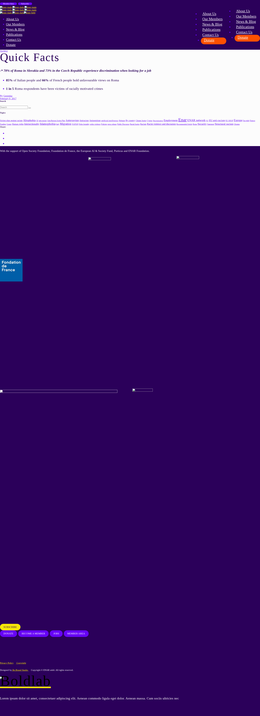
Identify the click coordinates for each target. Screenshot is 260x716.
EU (207, 121)
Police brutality (84, 124)
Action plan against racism (11, 120)
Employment (171, 120)
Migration (65, 123)
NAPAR (75, 124)
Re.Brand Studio (20, 670)
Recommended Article (184, 124)
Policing (104, 124)
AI (37, 121)
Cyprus (149, 121)
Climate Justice (141, 121)
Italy (57, 124)
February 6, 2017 (8, 98)
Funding (3, 124)
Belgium (122, 121)
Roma (195, 124)
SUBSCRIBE (10, 627)
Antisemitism (95, 120)
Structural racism (224, 123)
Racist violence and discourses (161, 124)
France (252, 120)
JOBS (56, 633)
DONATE (8, 633)
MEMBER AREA (76, 633)
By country (130, 120)
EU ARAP (229, 121)
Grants (9, 124)
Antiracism (84, 120)
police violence (95, 124)
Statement (210, 124)
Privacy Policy (7, 663)
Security (202, 123)
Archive (4, 51)
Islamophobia (48, 123)
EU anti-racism (217, 120)
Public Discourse (123, 124)
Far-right (246, 121)
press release (112, 124)
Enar (182, 119)
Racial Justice (135, 124)
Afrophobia (29, 120)
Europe (238, 120)
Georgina (7, 96)
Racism (143, 124)
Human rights (18, 124)
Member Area (8, 4)
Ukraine (237, 124)
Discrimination (158, 121)
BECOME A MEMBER (33, 633)
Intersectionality (31, 124)
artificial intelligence (109, 120)
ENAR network (196, 120)
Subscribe (25, 4)
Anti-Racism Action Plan (56, 121)
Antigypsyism (72, 120)
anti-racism (43, 121)
